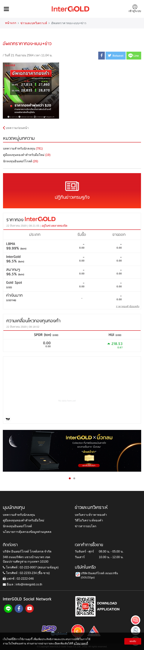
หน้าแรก (10, 23)
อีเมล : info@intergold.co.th (24, 584)
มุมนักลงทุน (14, 507)
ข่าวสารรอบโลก (85, 526)
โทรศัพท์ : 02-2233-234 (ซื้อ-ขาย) (27, 573)
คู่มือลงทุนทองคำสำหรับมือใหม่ (23, 520)
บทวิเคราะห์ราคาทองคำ (91, 514)
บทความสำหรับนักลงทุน (19, 514)
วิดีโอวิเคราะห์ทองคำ (89, 520)
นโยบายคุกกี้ (81, 643)
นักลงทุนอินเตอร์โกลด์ (17, 526)
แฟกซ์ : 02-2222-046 (20, 578)
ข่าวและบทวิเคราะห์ (33, 23)
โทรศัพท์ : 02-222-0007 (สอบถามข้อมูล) (31, 567)
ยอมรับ (133, 641)
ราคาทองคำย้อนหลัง (127, 306)
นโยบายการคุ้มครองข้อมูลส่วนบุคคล (27, 531)
